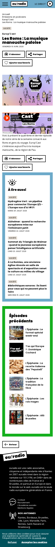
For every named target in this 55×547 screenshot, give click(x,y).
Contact (21, 500)
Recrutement (24, 502)
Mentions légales (25, 508)
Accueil (6, 14)
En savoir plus (39, 538)
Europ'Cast (8, 19)
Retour (13, 444)
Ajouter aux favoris (19, 62)
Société (6, 28)
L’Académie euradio (27, 505)
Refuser (12, 542)
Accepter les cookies (34, 542)
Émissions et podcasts (14, 16)
